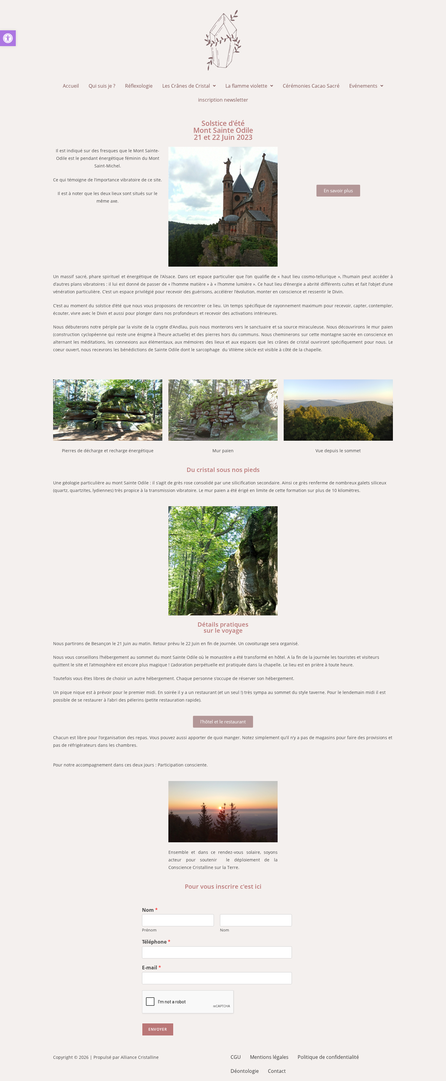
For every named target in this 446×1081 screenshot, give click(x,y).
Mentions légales (269, 1057)
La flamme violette (246, 86)
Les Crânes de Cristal (186, 86)
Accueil (71, 86)
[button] (8, 38)
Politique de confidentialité (328, 1057)
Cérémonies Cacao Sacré (311, 86)
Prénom (149, 930)
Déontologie (245, 1071)
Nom (150, 910)
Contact (277, 1071)
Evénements (363, 86)
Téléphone (156, 942)
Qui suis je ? (102, 86)
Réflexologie (139, 86)
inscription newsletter (223, 99)
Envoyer (157, 1029)
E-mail (151, 968)
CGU (236, 1057)
